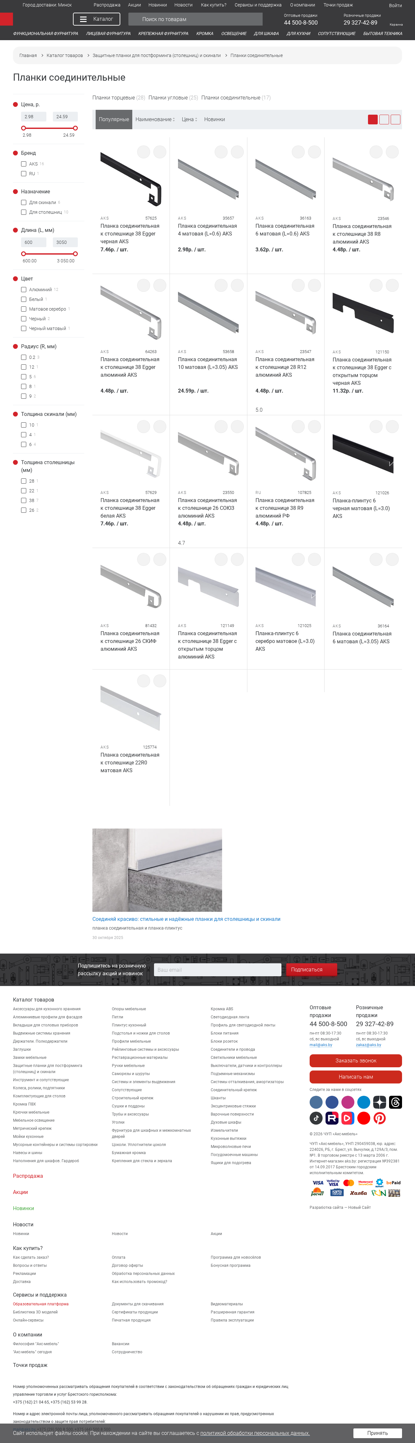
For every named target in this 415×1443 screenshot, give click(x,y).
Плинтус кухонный (129, 1025)
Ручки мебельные (128, 1065)
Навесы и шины (27, 1153)
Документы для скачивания (138, 1304)
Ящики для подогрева (231, 1163)
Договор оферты (127, 1265)
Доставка (22, 1281)
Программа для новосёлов (236, 1257)
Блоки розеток (224, 1041)
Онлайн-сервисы (28, 1320)
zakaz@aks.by (368, 1045)
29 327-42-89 (375, 1024)
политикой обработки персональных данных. (255, 1433)
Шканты (218, 1098)
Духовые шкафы (226, 1122)
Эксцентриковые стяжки (233, 1106)
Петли (117, 1017)
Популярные (114, 119)
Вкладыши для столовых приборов (45, 1025)
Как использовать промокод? (139, 1281)
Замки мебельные (29, 1057)
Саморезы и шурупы (131, 1073)
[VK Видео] (347, 1118)
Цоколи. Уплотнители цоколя (139, 1144)
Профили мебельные (131, 1041)
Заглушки (22, 1049)
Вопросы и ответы (30, 1265)
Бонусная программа (231, 1265)
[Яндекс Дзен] (379, 1102)
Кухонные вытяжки (228, 1138)
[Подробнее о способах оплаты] (356, 1198)
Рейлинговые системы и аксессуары (145, 1049)
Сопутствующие (127, 1090)
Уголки (118, 1122)
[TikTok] (316, 1118)
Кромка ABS (222, 1009)
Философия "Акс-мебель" (36, 1344)
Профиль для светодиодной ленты (243, 1025)
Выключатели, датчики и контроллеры (246, 1065)
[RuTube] (332, 1118)
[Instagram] (347, 1102)
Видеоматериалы (227, 1304)
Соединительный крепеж (234, 1090)
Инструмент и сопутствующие (41, 1080)
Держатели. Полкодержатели (40, 1041)
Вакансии (120, 1344)
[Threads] (395, 1102)
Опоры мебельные (129, 1009)
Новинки (214, 119)
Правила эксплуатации (232, 1320)
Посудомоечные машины (234, 1154)
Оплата (118, 1257)
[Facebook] (332, 1102)
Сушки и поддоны (128, 1106)
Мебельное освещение (33, 1120)
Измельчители (224, 1130)
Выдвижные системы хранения (41, 1033)
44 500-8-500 (328, 1024)
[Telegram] (363, 1102)
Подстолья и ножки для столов (141, 1033)
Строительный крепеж (132, 1098)
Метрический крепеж (32, 1128)
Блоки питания (225, 1033)
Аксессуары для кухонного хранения (47, 1009)
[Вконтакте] (316, 1102)
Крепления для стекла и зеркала (142, 1161)
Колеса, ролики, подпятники (39, 1088)
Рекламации (24, 1273)
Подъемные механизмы (233, 1073)
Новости (120, 1233)
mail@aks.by (321, 1045)
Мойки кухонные (28, 1136)
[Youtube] (363, 1118)
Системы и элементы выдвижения (143, 1082)
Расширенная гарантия (233, 1312)
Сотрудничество (127, 1352)
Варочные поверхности (232, 1114)
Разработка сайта (326, 1207)
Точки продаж (30, 1365)
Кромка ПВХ (24, 1104)
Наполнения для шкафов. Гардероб (46, 1161)
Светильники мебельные (234, 1057)
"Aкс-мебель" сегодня (32, 1352)
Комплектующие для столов (39, 1096)
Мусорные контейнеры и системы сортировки (55, 1144)
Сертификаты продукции (135, 1312)
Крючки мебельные (31, 1112)
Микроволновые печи (231, 1146)
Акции (216, 1233)
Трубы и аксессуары (130, 1114)
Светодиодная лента (230, 1017)
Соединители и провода (233, 1049)
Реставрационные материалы (140, 1057)
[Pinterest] (379, 1118)
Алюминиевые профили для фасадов (47, 1017)
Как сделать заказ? (31, 1257)
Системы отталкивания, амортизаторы (247, 1082)
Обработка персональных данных (143, 1273)
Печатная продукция (131, 1320)
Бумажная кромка (129, 1153)
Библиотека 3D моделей (35, 1312)
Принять (377, 1433)
